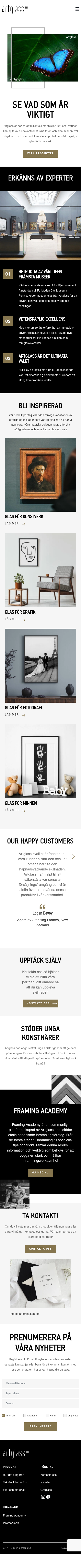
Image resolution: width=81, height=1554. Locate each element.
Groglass (46, 1490)
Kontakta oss (48, 1475)
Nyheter (45, 1482)
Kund (53, 1415)
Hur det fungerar (13, 1475)
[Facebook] (48, 1496)
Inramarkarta (11, 1523)
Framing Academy (14, 1515)
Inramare (11, 1415)
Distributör (32, 1415)
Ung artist (72, 1415)
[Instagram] (43, 1496)
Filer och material (14, 1490)
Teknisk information (15, 1482)
